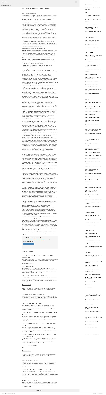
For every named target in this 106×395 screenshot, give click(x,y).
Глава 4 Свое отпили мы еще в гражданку (34, 275)
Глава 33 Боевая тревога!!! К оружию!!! (92, 152)
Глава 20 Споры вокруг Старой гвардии (92, 274)
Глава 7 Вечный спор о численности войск (93, 219)
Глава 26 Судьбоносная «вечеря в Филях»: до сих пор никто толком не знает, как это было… (93, 295)
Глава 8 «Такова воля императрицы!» (92, 47)
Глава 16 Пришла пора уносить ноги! (92, 81)
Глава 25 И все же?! (89, 290)
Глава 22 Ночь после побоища (91, 281)
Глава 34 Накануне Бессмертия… (91, 327)
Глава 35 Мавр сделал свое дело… (32, 303)
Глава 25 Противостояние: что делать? (92, 117)
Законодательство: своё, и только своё (33, 294)
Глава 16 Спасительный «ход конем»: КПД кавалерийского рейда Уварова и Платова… (93, 257)
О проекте (37, 390)
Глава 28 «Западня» (89, 304)
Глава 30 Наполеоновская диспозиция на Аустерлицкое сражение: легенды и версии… (92, 139)
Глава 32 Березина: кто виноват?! (91, 321)
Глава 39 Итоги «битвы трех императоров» (93, 173)
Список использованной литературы (92, 334)
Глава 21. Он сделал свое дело (31, 345)
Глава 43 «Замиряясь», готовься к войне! (93, 187)
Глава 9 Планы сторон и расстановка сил (93, 225)
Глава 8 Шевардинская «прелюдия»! (92, 222)
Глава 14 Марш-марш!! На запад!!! (91, 74)
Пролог (86, 12)
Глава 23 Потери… (88, 284)
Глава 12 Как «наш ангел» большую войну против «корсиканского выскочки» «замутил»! (93, 65)
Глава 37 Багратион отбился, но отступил (93, 166)
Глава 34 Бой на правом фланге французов (93, 155)
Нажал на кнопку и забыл (29, 380)
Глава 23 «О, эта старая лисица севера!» (92, 111)
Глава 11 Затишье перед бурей (91, 233)
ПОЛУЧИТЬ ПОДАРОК (28, 243)
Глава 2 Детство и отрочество (91, 24)
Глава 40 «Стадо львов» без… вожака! (92, 176)
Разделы (41, 390)
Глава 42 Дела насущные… (90, 184)
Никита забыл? (26, 285)
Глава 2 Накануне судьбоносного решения (93, 199)
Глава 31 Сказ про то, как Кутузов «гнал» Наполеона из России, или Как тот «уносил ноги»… (93, 317)
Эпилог (86, 330)
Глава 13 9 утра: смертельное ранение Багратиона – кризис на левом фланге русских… (92, 242)
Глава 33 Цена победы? (89, 324)
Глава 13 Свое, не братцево (30, 360)
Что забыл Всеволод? (28, 266)
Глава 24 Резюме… (88, 287)
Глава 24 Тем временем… (90, 114)
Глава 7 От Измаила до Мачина (91, 44)
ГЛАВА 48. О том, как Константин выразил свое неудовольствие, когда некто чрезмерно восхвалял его (38, 370)
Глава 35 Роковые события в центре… (92, 158)
